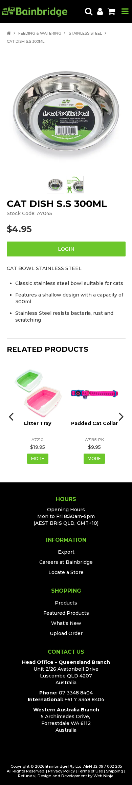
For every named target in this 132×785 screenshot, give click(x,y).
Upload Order (66, 633)
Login (66, 249)
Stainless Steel (85, 33)
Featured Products (66, 613)
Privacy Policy (61, 771)
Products (66, 603)
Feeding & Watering (39, 33)
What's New (66, 623)
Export (66, 552)
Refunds (26, 775)
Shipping (114, 771)
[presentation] (12, 416)
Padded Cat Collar (94, 423)
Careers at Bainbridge (66, 562)
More (37, 458)
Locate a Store (66, 572)
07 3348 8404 (76, 693)
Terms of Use (90, 771)
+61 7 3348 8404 (84, 699)
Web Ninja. (103, 775)
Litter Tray (37, 423)
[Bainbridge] (34, 11)
